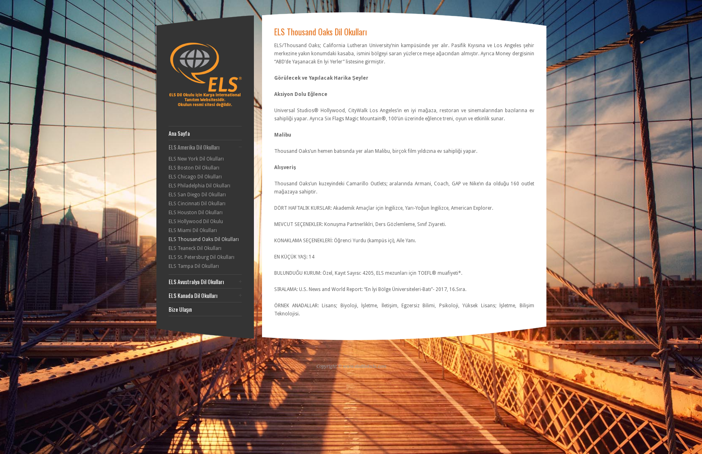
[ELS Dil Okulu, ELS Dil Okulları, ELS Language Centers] (210, 106)
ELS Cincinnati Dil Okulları (197, 203)
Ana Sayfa (179, 133)
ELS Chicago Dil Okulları (195, 176)
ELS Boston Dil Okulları (194, 167)
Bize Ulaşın (180, 309)
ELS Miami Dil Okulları (193, 230)
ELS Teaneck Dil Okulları (195, 248)
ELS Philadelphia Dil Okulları (199, 185)
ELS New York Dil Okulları (196, 158)
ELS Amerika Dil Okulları (194, 147)
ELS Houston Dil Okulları (196, 212)
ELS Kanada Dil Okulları (193, 295)
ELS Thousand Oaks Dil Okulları (204, 239)
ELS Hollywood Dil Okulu (196, 221)
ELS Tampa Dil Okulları (194, 266)
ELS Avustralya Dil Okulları (196, 282)
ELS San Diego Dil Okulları (197, 194)
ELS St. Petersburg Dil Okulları (201, 257)
